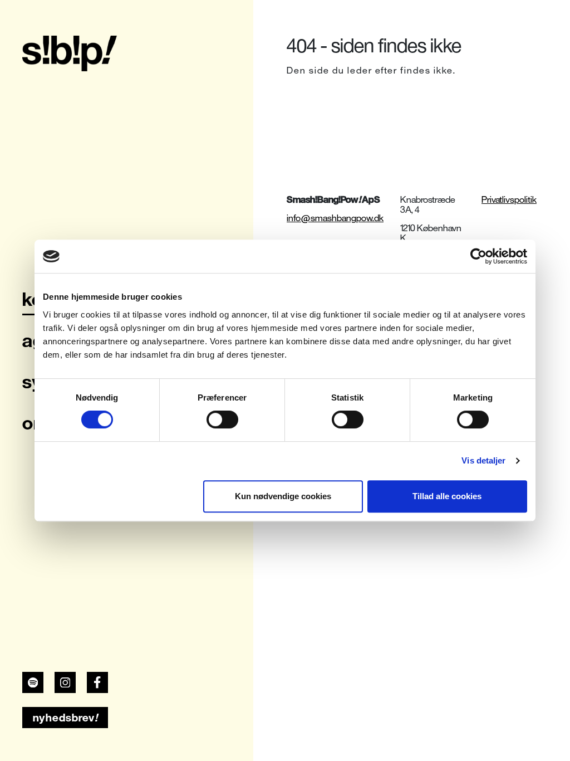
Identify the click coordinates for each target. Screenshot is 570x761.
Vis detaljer (483, 460)
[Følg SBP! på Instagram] (65, 682)
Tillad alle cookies (446, 496)
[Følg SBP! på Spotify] (32, 682)
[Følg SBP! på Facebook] (97, 682)
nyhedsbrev (65, 717)
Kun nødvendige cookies (283, 496)
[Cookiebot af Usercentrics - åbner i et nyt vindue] (478, 256)
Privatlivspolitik (509, 199)
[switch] (222, 419)
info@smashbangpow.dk (335, 218)
